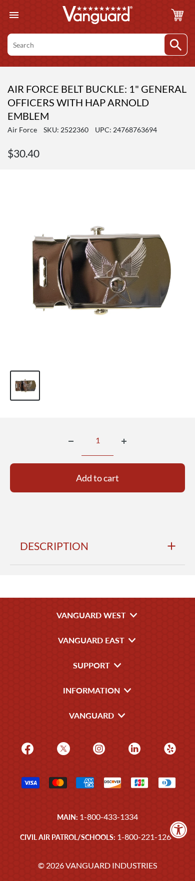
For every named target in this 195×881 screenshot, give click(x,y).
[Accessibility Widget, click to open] (179, 829)
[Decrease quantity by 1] (71, 441)
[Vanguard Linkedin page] (133, 748)
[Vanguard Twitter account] (62, 748)
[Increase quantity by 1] (124, 441)
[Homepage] (97, 15)
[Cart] (177, 15)
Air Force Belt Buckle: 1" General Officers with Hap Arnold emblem (97, 102)
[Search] (175, 44)
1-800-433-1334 (109, 816)
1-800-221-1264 (146, 836)
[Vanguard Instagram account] (97, 748)
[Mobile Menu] (14, 15)
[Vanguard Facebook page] (26, 748)
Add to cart (97, 477)
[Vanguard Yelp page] (169, 748)
